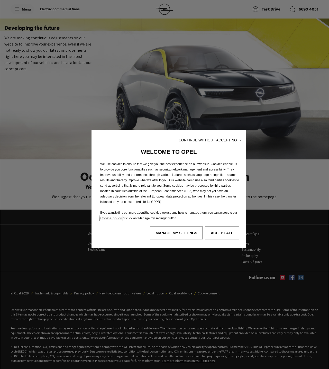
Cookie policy (111, 218)
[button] (210, 140)
